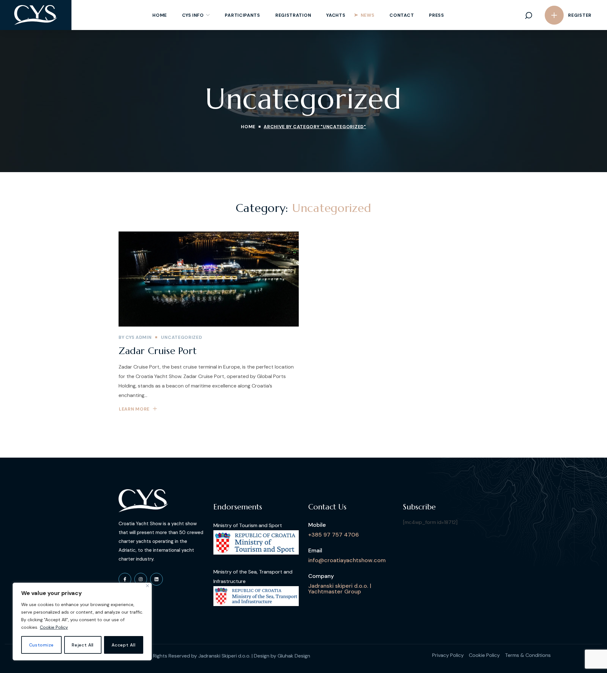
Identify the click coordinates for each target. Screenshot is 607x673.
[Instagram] (140, 579)
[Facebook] (125, 579)
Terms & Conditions (528, 655)
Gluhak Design (294, 655)
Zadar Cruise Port (158, 351)
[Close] (147, 585)
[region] (82, 621)
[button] (528, 15)
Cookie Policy (54, 627)
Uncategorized (181, 337)
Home (248, 126)
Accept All (123, 645)
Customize (41, 645)
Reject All (83, 645)
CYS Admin (138, 337)
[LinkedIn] (156, 579)
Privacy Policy (448, 655)
